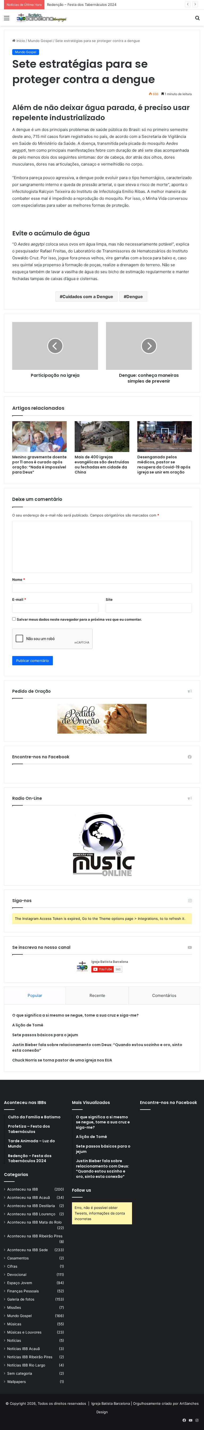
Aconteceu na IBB (22, 1189)
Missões (14, 1307)
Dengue (134, 296)
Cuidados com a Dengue (87, 296)
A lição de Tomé (27, 1025)
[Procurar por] (197, 20)
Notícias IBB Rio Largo (26, 1365)
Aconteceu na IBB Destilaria (31, 1206)
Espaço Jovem (19, 1283)
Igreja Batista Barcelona (110, 1403)
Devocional (16, 1274)
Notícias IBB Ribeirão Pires (29, 1357)
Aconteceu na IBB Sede (27, 1250)
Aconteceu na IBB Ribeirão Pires (34, 1236)
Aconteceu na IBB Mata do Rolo (34, 1222)
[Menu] (6, 20)
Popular (35, 995)
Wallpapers (16, 1382)
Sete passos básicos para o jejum (45, 1035)
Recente (97, 995)
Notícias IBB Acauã (23, 1349)
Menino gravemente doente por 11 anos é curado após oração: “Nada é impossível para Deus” (39, 464)
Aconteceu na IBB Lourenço (31, 1214)
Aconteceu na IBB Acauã (28, 1197)
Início (20, 41)
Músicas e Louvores (24, 1332)
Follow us (81, 1190)
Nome (18, 579)
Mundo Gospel (40, 41)
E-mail (19, 599)
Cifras (12, 1266)
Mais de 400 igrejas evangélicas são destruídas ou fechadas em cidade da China (102, 464)
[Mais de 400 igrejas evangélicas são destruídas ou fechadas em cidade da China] (102, 436)
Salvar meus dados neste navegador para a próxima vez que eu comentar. (79, 619)
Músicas (14, 1324)
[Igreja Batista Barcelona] (41, 17)
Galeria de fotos (20, 1299)
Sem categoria (19, 1373)
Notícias (14, 1340)
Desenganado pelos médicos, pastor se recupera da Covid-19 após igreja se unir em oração (163, 464)
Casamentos (18, 1258)
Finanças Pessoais (23, 1291)
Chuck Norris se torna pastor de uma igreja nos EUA (62, 1060)
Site (109, 599)
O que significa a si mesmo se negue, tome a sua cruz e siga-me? (75, 1015)
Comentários (164, 995)
